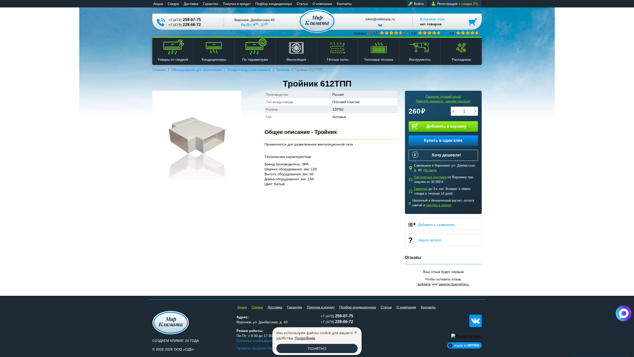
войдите (424, 284)
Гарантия (420, 189)
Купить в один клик (443, 140)
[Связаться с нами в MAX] (624, 313)
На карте (430, 170)
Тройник (283, 70)
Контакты (344, 4)
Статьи (302, 4)
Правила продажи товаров (258, 348)
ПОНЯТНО (317, 348)
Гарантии (210, 4)
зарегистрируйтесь (454, 284)
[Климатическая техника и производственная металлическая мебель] (317, 21)
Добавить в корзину (446, 126)
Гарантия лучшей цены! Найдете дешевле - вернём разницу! (443, 99)
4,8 (451, 33)
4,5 (413, 33)
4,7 (375, 33)
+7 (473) (184, 20)
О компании (322, 4)
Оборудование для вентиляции (196, 70)
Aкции (158, 4)
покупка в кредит (438, 205)
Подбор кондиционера (273, 4)
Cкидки (173, 4)
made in (466, 345)
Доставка (191, 4)
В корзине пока (432, 21)
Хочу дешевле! (446, 155)
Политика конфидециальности (261, 341)
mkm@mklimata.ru (380, 19)
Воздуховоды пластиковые (249, 70)
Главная (159, 70)
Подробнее (305, 337)
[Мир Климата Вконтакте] (380, 27)
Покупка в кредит (237, 4)
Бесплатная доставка (430, 177)
